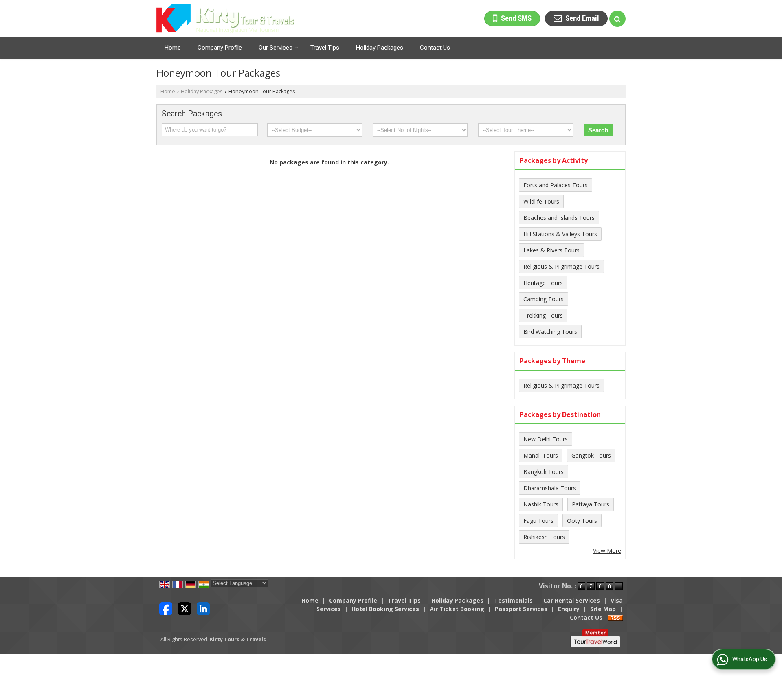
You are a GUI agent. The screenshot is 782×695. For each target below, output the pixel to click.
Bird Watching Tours (550, 331)
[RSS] (615, 617)
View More (607, 551)
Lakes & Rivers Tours (551, 250)
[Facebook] (165, 608)
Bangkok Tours (543, 472)
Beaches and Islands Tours (559, 217)
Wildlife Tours (541, 201)
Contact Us (435, 47)
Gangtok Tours (591, 455)
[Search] (617, 19)
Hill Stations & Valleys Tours (560, 234)
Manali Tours (540, 455)
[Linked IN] (203, 608)
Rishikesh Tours (544, 537)
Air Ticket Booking (457, 609)
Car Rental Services (571, 600)
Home (173, 47)
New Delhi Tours (545, 439)
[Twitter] (184, 608)
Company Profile (220, 47)
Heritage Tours (543, 283)
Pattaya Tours (590, 504)
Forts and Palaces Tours (555, 185)
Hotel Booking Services (385, 609)
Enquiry (569, 609)
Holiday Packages (379, 47)
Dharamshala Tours (549, 488)
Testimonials (513, 600)
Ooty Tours (582, 520)
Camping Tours (543, 299)
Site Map (603, 609)
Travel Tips (324, 47)
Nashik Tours (540, 504)
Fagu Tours (538, 520)
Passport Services (521, 609)
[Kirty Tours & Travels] (225, 18)
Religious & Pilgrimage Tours (561, 266)
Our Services (275, 47)
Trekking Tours (543, 315)
